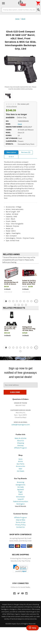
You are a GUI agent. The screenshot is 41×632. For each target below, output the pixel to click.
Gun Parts (20, 464)
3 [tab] (13, 301)
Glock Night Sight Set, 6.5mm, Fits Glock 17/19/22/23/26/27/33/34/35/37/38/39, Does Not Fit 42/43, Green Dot (11, 331)
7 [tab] (28, 301)
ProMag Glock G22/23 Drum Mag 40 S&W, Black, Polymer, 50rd (28, 329)
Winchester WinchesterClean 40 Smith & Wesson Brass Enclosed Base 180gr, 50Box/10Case (11, 285)
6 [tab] (24, 301)
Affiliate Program (20, 448)
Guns (20, 459)
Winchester (20, 497)
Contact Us (20, 527)
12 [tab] (22, 305)
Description (11, 152)
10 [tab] (15, 305)
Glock (20, 494)
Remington (20, 504)
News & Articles (20, 438)
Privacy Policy (20, 525)
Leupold (20, 499)
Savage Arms (20, 485)
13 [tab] (26, 305)
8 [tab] (31, 301)
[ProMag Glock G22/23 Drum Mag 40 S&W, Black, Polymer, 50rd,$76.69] (29, 319)
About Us (20, 441)
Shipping (20, 443)
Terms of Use (20, 522)
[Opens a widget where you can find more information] (32, 628)
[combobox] (19, 9)
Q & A (11, 156)
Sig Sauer (20, 489)
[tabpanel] (11, 281)
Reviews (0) (25, 152)
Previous (4, 301)
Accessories (20, 466)
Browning (20, 482)
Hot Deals (20, 471)
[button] (20, 568)
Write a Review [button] (11, 106)
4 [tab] (17, 301)
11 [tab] (19, 305)
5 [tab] (20, 301)
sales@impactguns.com (21, 425)
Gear (20, 469)
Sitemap (20, 445)
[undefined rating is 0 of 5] (11, 104)
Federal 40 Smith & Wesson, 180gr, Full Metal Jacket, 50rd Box (29, 283)
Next (36, 301)
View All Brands (20, 506)
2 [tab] (9, 301)
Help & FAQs (20, 520)
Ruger (20, 492)
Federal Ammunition (20, 501)
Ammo (20, 461)
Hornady (20, 487)
